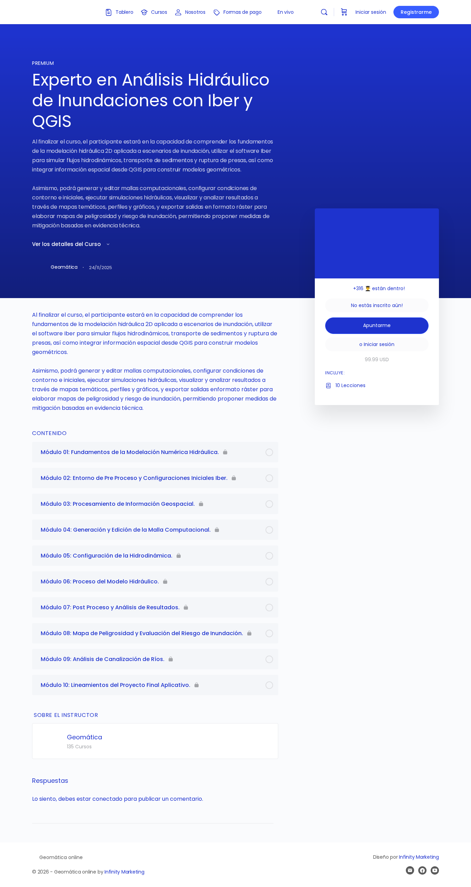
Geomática (84, 737)
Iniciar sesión (370, 12)
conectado (107, 799)
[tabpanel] (155, 361)
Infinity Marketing (124, 871)
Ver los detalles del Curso (67, 244)
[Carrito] (344, 12)
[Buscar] (324, 12)
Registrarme (416, 12)
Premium (43, 63)
